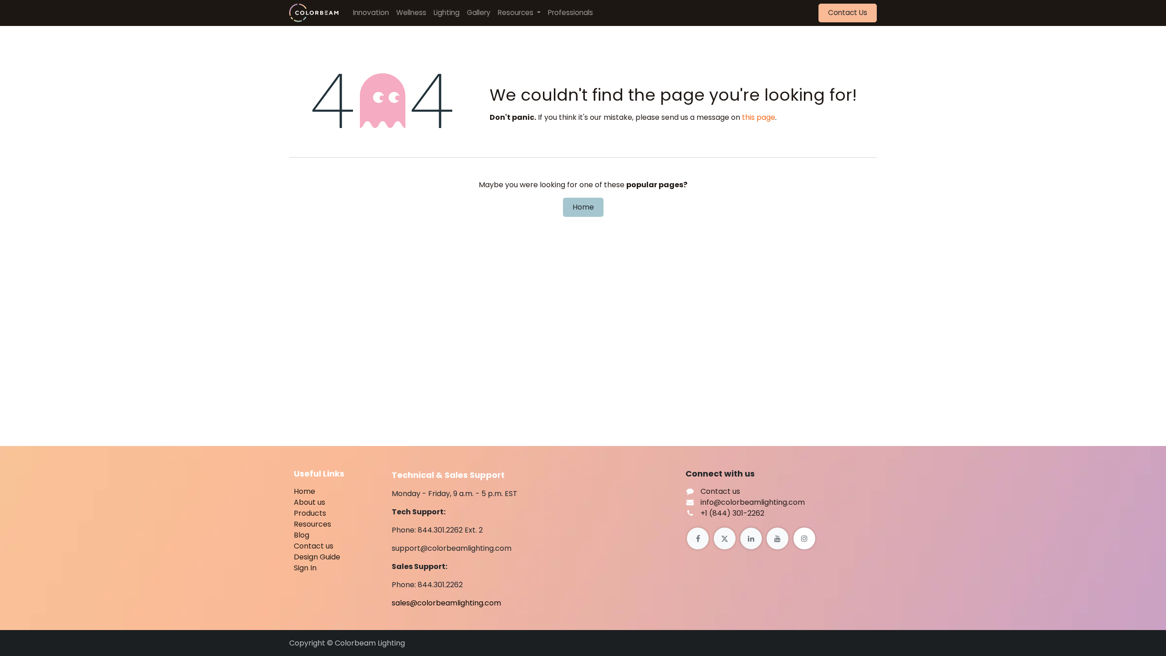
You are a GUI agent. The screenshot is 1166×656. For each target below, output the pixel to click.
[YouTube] (777, 538)
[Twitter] (725, 538)
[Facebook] (698, 538)
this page (758, 117)
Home (583, 207)
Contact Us (847, 12)
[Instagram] (804, 538)
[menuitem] (371, 13)
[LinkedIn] (751, 538)
